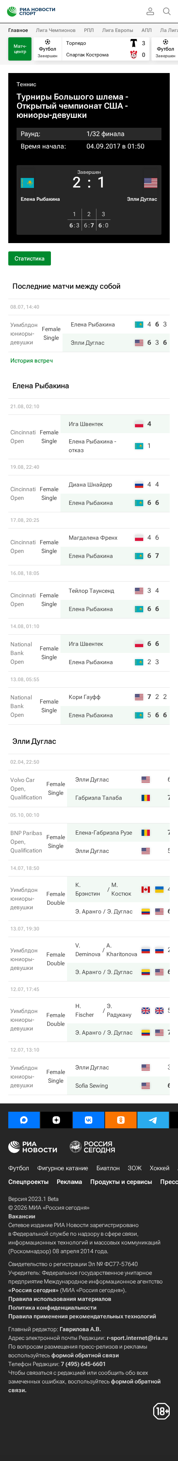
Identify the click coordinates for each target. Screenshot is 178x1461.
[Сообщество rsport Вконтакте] (88, 1120)
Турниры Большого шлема (70, 97)
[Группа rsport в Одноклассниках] (121, 1120)
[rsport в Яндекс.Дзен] (56, 1120)
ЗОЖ (135, 1168)
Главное (18, 30)
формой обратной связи (85, 1355)
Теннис (26, 84)
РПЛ (89, 30)
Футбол (18, 1168)
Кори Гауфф (85, 697)
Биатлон (108, 1168)
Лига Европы (117, 30)
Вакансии (21, 1216)
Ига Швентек (86, 424)
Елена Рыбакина (40, 199)
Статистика (29, 258)
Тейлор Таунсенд (91, 590)
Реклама (69, 1182)
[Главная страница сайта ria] (9, 11)
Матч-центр (20, 49)
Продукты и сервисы (121, 1182)
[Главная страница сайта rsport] (49, 11)
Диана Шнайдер (90, 484)
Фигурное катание (62, 1168)
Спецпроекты (28, 1182)
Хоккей (159, 1168)
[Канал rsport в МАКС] (24, 1120)
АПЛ (147, 30)
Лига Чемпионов (56, 30)
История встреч (31, 360)
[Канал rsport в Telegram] (153, 1120)
